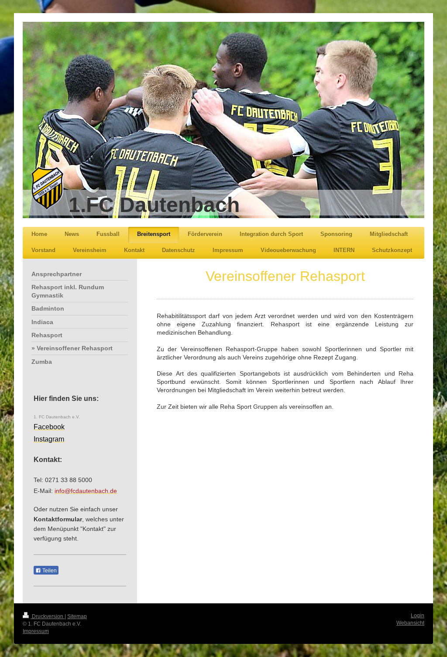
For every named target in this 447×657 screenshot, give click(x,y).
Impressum (36, 631)
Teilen (49, 571)
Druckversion (48, 616)
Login (417, 616)
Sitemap (77, 616)
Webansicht (410, 623)
